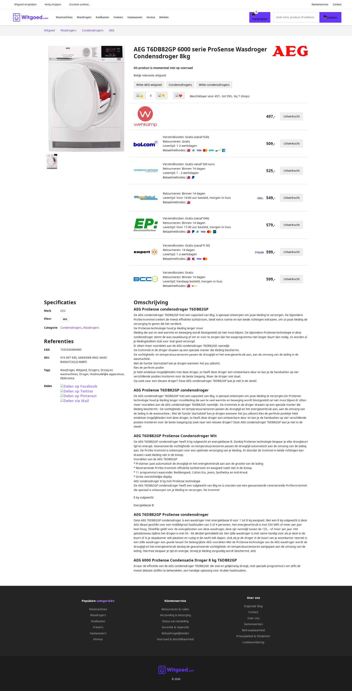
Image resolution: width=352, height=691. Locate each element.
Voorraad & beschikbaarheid (175, 639)
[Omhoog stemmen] (140, 95)
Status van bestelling (175, 621)
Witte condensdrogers (214, 85)
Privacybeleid (244, 636)
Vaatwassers (134, 17)
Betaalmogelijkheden (175, 633)
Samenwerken (253, 624)
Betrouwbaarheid (253, 630)
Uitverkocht (292, 116)
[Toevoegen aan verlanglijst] (179, 95)
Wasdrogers (84, 17)
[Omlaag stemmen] (161, 95)
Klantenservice (320, 4)
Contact (337, 4)
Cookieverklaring (253, 642)
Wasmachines (64, 17)
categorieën (105, 601)
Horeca (150, 17)
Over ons (253, 618)
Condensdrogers (180, 85)
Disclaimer (263, 636)
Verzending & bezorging (175, 615)
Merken (164, 17)
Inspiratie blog (253, 606)
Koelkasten (102, 17)
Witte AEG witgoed (149, 85)
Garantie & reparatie (175, 627)
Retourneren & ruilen (175, 609)
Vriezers (118, 17)
